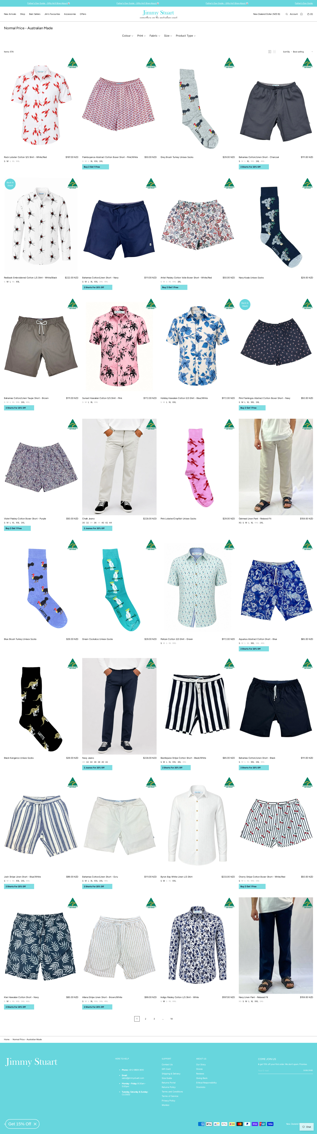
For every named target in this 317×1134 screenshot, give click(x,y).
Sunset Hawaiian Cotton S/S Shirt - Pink (102, 398)
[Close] (35, 1124)
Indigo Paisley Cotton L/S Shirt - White (180, 997)
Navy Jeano (88, 758)
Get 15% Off (19, 1124)
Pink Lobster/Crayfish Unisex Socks (178, 518)
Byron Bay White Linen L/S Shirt (177, 876)
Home (6, 1039)
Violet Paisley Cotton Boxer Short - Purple (25, 518)
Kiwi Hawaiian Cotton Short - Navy (21, 997)
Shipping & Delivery (171, 1073)
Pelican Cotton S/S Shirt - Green (177, 639)
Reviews (200, 1073)
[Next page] (180, 1018)
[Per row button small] (274, 52)
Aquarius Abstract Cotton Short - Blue (258, 639)
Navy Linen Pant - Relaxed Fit (253, 997)
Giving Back (201, 1078)
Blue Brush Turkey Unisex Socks (20, 639)
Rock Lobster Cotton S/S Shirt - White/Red (25, 157)
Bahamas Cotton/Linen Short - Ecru (100, 876)
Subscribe (308, 1070)
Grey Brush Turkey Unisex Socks (177, 157)
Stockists (200, 1087)
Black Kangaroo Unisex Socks (19, 758)
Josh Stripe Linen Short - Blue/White (22, 876)
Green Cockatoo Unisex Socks (97, 639)
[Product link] (41, 105)
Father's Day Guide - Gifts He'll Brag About (191, 3)
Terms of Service (170, 1096)
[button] (266, 14)
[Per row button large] (270, 52)
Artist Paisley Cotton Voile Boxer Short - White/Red (186, 277)
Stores (199, 1069)
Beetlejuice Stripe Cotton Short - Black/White (183, 758)
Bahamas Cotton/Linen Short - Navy (100, 277)
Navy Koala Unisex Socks (251, 277)
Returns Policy (168, 1087)
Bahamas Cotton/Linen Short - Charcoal (259, 157)
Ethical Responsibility (206, 1082)
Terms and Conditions (172, 1091)
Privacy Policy (168, 1100)
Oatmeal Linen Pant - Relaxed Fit (255, 518)
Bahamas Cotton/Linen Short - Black (257, 758)
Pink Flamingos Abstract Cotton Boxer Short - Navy (264, 398)
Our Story (201, 1064)
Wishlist (165, 1105)
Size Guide (167, 1078)
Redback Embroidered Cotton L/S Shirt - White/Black (30, 277)
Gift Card (166, 1069)
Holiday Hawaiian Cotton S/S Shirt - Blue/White (184, 398)
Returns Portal (168, 1082)
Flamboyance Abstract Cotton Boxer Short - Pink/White (110, 157)
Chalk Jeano (88, 518)
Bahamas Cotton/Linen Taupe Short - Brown (26, 398)
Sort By (286, 51)
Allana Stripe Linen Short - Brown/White (102, 997)
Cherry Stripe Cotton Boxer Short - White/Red (262, 876)
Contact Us (167, 1064)
